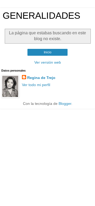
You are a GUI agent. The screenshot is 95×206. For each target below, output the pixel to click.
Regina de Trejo (41, 78)
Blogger (65, 103)
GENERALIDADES (41, 16)
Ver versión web (47, 62)
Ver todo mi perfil (36, 85)
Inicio (47, 52)
